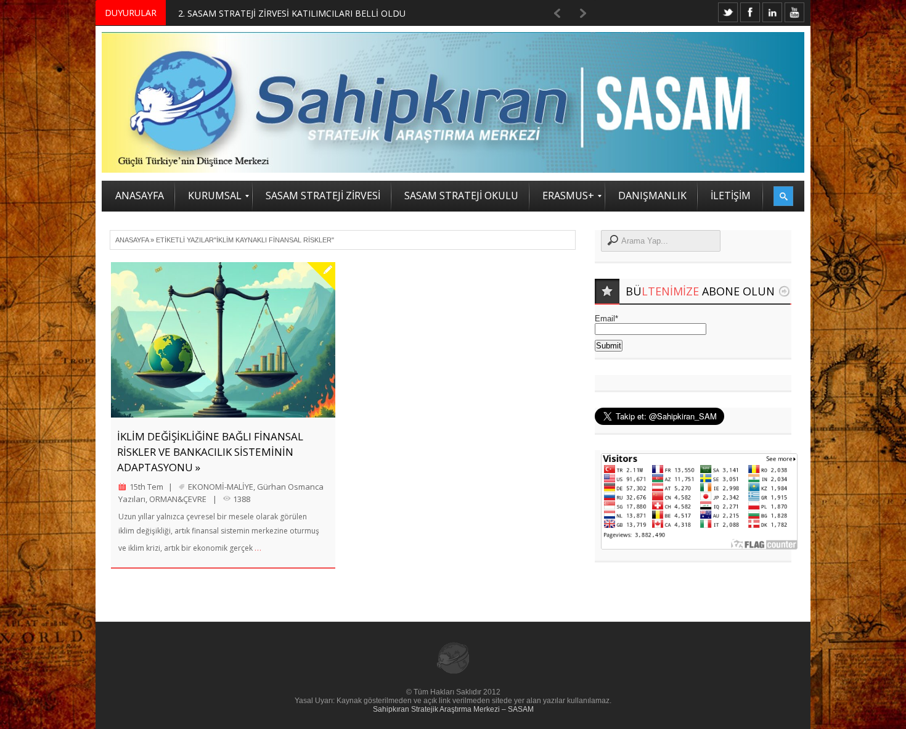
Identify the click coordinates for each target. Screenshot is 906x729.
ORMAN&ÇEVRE (177, 499)
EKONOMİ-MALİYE (220, 486)
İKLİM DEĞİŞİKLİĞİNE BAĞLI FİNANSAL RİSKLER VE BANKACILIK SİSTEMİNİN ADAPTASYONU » (210, 451)
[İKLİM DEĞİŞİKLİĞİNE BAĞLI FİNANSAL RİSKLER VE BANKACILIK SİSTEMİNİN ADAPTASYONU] (223, 340)
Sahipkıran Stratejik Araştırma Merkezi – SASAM (453, 709)
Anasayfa (132, 240)
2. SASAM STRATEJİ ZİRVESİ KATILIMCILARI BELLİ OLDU (292, 13)
